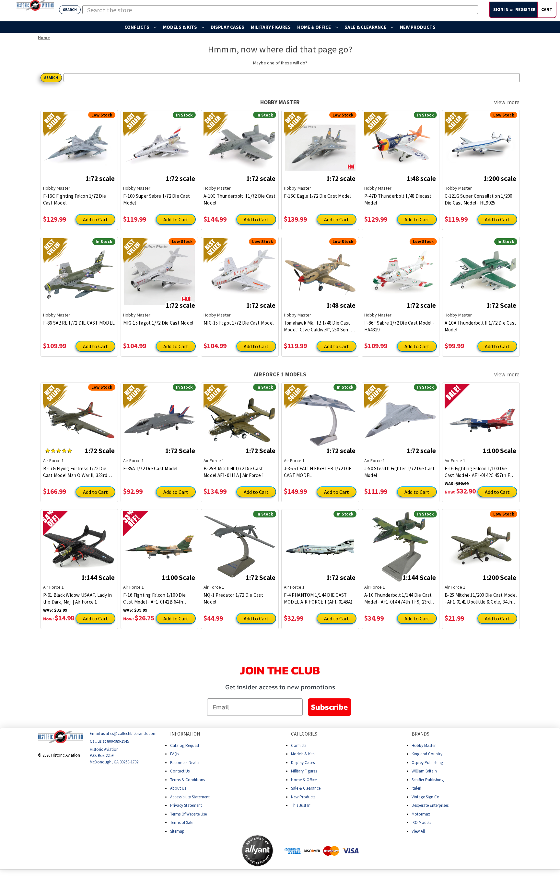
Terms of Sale (181, 822)
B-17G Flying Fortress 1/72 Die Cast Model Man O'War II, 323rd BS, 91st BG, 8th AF (75, 472)
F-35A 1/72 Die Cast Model (150, 468)
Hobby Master (424, 745)
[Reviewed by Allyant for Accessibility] (257, 850)
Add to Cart (95, 219)
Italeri (416, 788)
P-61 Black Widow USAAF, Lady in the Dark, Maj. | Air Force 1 (77, 598)
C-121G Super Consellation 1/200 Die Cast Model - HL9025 (478, 199)
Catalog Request (184, 745)
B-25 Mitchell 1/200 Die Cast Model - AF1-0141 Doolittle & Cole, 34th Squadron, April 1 (481, 598)
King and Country (427, 754)
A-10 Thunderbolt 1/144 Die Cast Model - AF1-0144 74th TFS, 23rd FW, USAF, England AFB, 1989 (398, 598)
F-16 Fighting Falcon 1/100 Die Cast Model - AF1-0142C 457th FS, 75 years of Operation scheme (479, 472)
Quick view (79, 142)
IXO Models (421, 822)
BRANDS (420, 734)
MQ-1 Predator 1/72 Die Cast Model (233, 598)
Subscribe (329, 707)
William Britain (424, 771)
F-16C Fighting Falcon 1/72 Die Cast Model (74, 199)
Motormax (421, 813)
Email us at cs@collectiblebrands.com (123, 733)
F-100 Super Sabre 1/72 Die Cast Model (156, 199)
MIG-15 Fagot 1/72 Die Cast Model (158, 323)
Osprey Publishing (427, 762)
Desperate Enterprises (430, 805)
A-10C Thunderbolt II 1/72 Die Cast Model (240, 199)
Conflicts (137, 27)
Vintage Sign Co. (426, 796)
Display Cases (227, 27)
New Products (418, 27)
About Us (178, 788)
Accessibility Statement (190, 796)
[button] (216, 850)
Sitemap (177, 831)
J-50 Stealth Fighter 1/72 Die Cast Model (399, 471)
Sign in (500, 9)
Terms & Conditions (187, 779)
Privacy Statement (186, 805)
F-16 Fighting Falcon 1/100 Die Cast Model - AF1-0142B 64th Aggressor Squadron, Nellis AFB (156, 598)
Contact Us (180, 771)
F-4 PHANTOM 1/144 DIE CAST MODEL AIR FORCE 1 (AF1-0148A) (318, 598)
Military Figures (271, 27)
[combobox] (280, 9)
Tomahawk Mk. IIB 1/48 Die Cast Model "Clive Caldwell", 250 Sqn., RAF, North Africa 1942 (317, 326)
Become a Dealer (185, 762)
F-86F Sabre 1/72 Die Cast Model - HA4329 (399, 326)
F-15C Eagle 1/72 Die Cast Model (317, 196)
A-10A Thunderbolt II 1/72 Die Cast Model (481, 326)
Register (525, 9)
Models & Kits (180, 27)
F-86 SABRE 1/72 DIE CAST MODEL (79, 323)
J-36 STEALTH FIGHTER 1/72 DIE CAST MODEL (317, 471)
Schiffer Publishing (428, 779)
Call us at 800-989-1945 (109, 741)
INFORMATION (185, 734)
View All (418, 831)
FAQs (174, 754)
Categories (304, 734)
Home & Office (314, 27)
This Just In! (301, 805)
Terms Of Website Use (188, 813)
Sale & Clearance (365, 27)
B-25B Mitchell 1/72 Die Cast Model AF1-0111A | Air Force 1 (234, 471)
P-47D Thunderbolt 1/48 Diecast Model (398, 199)
